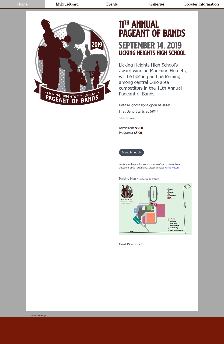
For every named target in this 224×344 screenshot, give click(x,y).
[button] (112, 5)
